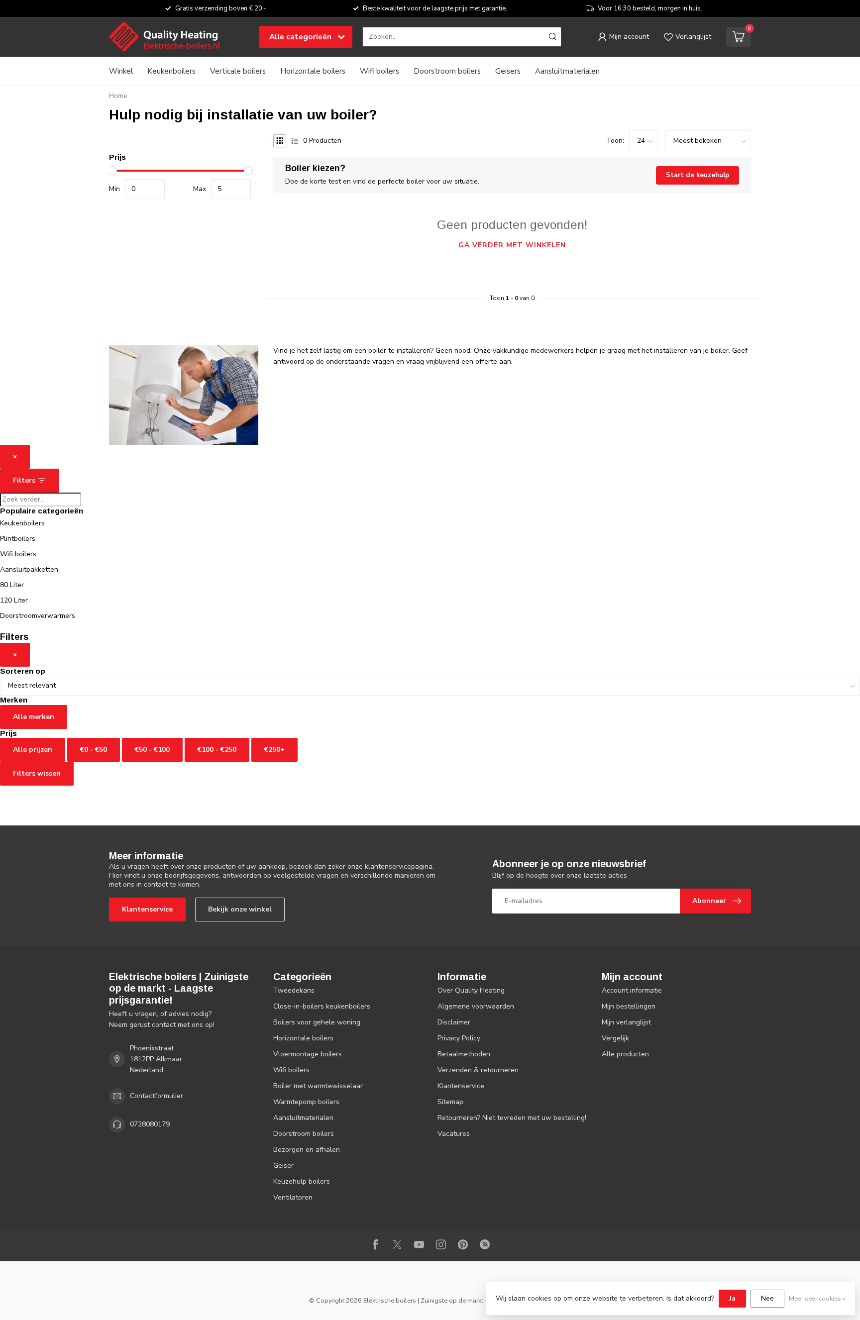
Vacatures (453, 1133)
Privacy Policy (458, 1038)
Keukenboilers (171, 71)
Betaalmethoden (463, 1054)
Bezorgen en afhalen (306, 1149)
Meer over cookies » (817, 1298)
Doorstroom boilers (447, 71)
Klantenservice (147, 909)
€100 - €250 (217, 749)
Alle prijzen (32, 749)
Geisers (508, 71)
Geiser (283, 1165)
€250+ (274, 749)
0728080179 (150, 1124)
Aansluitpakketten (29, 569)
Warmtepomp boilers (306, 1102)
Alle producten (625, 1054)
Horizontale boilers (312, 71)
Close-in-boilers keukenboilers (321, 1006)
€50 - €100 (152, 749)
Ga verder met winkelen (512, 245)
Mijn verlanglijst (626, 1022)
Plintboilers (17, 538)
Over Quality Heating (471, 990)
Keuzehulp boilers (301, 1181)
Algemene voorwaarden (475, 1006)
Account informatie (632, 990)
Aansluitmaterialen (567, 71)
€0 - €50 (93, 749)
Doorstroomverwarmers (37, 615)
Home (118, 96)
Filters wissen (37, 773)
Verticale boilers (238, 71)
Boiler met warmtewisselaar (318, 1086)
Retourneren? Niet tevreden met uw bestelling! (511, 1117)
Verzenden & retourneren (478, 1070)
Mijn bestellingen (628, 1006)
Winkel (121, 71)
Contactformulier (156, 1096)
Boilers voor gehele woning (316, 1022)
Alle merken (33, 716)
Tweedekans (294, 990)
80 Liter (12, 585)
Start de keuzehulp (697, 175)
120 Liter (14, 600)
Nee (767, 1298)
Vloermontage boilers (307, 1054)
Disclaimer (453, 1022)
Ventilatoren (293, 1197)
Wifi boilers (379, 71)
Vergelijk (615, 1038)
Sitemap (450, 1102)
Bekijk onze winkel (240, 909)
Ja (732, 1298)
